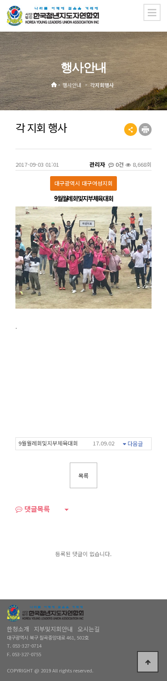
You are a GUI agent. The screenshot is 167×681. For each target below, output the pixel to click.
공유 (130, 129)
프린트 (145, 129)
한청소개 (18, 629)
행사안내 (72, 85)
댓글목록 (36, 509)
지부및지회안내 (53, 629)
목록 (83, 476)
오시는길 (89, 629)
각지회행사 (102, 85)
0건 (119, 164)
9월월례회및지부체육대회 (66, 443)
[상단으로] (147, 661)
